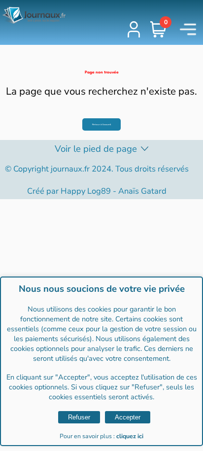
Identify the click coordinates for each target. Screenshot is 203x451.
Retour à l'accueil (101, 124)
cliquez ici (129, 436)
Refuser (79, 417)
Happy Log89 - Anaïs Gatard (114, 191)
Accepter (127, 417)
